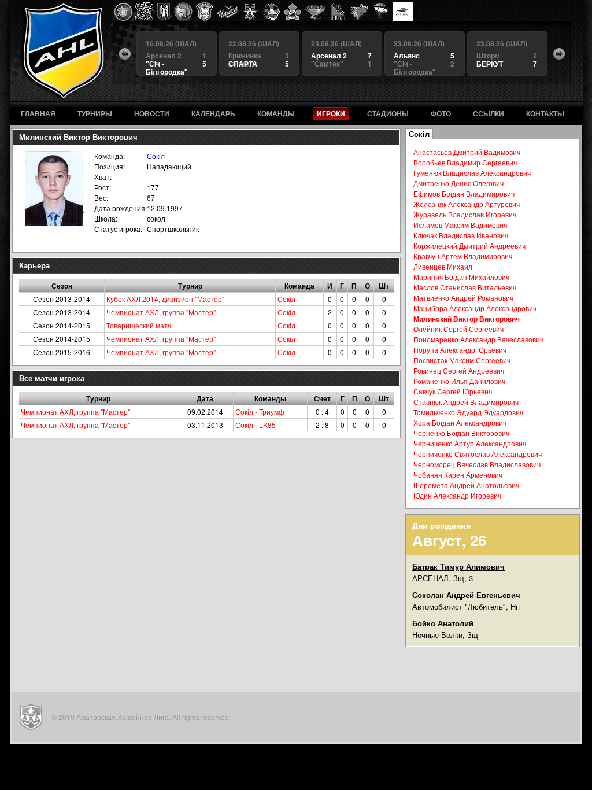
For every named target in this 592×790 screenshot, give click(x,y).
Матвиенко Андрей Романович (463, 297)
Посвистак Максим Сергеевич (461, 360)
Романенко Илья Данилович (459, 381)
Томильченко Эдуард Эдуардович (468, 412)
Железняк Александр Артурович (466, 204)
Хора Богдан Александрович (459, 422)
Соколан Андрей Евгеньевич (466, 594)
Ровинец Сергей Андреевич (458, 370)
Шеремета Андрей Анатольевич (466, 485)
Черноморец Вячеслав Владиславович (477, 464)
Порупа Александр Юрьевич (459, 350)
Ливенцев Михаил (442, 266)
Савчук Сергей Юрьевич (452, 391)
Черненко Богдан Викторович (461, 433)
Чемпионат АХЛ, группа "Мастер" (161, 312)
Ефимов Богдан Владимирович (464, 193)
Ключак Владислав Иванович (460, 235)
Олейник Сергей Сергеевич (458, 329)
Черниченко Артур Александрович (469, 443)
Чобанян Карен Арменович (457, 474)
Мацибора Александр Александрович (474, 308)
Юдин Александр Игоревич (457, 495)
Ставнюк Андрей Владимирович (466, 402)
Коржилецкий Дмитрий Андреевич (469, 245)
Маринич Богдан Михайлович (461, 277)
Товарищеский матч (138, 325)
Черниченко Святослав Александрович (477, 454)
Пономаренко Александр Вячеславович (478, 339)
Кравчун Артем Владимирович (462, 256)
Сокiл (156, 156)
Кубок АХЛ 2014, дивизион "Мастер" (165, 299)
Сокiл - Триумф (259, 411)
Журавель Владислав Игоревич (464, 214)
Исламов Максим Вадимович (460, 225)
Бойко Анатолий (442, 623)
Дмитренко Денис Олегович (458, 183)
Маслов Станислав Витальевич (464, 287)
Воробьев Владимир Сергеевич (465, 162)
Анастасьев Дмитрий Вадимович (466, 152)
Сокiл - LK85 (255, 425)
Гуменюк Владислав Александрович (472, 173)
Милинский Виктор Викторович (466, 318)
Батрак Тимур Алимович (458, 566)
